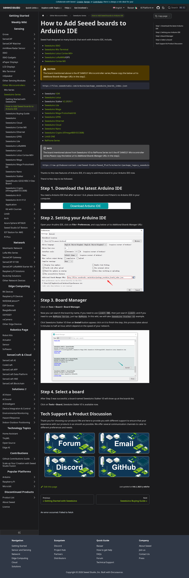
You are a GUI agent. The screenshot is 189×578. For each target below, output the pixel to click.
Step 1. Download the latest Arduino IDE (169, 27)
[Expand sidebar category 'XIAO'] (34, 53)
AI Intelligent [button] (9, 404)
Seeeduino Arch (13, 195)
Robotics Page (19, 329)
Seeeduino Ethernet (15, 132)
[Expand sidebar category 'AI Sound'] (34, 399)
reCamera (7, 319)
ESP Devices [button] (8, 305)
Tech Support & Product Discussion (169, 43)
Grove (5, 34)
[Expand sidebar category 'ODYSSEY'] (34, 315)
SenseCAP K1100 (11, 262)
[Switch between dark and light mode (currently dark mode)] (163, 8)
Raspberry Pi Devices (13, 296)
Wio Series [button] (9, 89)
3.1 (71, 101)
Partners (58, 554)
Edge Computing (19, 286)
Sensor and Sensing (21, 550)
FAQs (99, 554)
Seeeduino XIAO (52, 45)
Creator (80, 2)
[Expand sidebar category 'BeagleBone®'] (34, 310)
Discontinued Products (19, 492)
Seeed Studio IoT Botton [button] (16, 227)
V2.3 (65, 101)
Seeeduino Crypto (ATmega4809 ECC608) (16, 189)
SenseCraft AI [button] (9, 360)
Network (19, 242)
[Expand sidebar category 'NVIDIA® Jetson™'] (34, 301)
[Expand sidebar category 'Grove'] (34, 34)
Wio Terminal (9, 71)
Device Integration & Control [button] (16, 408)
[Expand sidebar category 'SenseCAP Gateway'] (34, 257)
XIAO (5, 52)
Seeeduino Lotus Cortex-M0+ (20, 155)
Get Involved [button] (80, 7)
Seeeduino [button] (11, 118)
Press (141, 558)
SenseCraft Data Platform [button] (15, 374)
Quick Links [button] (31, 7)
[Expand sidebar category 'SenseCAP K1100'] (34, 262)
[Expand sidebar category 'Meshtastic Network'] (34, 248)
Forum (100, 558)
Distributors (60, 558)
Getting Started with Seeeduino (15, 100)
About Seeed (9, 502)
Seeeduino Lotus (14, 150)
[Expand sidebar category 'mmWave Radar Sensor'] (34, 48)
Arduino (6, 477)
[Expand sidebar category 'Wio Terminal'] (34, 71)
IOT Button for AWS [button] (13, 232)
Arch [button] (6, 218)
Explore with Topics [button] (51, 7)
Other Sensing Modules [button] (14, 80)
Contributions (19, 453)
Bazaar (100, 545)
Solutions (18, 389)
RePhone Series (52, 140)
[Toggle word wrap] (141, 165)
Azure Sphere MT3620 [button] (14, 223)
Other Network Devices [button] (14, 280)
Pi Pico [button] (7, 237)
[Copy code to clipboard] (146, 85)
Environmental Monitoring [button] (15, 413)
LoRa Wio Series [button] (10, 252)
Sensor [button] (6, 344)
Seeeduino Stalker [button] (14, 176)
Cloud (14, 562)
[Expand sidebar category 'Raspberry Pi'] (34, 482)
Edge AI (6, 447)
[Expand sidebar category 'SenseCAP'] (34, 39)
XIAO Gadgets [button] (9, 57)
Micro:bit (7, 486)
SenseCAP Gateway (12, 257)
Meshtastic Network (12, 248)
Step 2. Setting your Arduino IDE (168, 32)
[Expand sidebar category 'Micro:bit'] (34, 486)
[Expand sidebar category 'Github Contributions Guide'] (34, 459)
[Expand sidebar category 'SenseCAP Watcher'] (34, 44)
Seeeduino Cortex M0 (16, 127)
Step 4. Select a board (164, 40)
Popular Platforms (19, 471)
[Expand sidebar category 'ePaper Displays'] (34, 62)
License (6, 506)
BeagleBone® (9, 310)
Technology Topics (19, 428)
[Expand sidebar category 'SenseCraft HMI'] (34, 379)
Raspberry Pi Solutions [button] (14, 271)
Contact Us (144, 554)
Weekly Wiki (19, 22)
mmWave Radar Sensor (14, 48)
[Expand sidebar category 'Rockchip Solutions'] (34, 276)
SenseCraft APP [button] (10, 369)
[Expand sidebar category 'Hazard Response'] (34, 418)
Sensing (19, 28)
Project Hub (60, 550)
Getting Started (19, 15)
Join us (142, 550)
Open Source (9, 442)
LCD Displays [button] (9, 66)
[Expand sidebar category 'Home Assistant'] (34, 434)
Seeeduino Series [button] (12, 94)
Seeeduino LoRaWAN (16, 145)
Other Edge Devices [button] (12, 324)
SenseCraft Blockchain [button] (13, 383)
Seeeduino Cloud (14, 122)
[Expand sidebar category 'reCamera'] (34, 319)
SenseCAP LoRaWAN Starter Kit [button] (18, 266)
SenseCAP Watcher (12, 43)
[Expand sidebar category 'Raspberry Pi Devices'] (34, 296)
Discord (58, 545)
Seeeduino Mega (14, 159)
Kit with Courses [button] (13, 209)
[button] (118, 7)
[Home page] (43, 16)
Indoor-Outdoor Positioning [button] (16, 422)
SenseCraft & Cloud (19, 354)
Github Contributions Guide (16, 458)
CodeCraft (7, 365)
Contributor (97, 2)
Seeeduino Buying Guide (17, 113)
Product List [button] (8, 497)
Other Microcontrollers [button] (14, 85)
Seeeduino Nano (14, 171)
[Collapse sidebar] (19, 532)
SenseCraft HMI (10, 378)
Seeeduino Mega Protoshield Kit (20, 165)
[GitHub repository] (158, 8)
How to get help (104, 550)
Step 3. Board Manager (164, 36)
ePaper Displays (10, 62)
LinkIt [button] (7, 213)
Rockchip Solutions (12, 275)
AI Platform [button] (145, 7)
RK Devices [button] (8, 291)
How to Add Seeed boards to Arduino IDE (20, 107)
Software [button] (7, 349)
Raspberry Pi (9, 481)
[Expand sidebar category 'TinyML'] (34, 438)
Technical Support (105, 562)
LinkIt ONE (50, 136)
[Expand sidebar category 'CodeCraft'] (34, 365)
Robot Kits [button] (8, 335)
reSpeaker (8, 76)
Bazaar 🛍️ (132, 7)
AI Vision (7, 394)
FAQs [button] (67, 7)
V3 (57, 93)
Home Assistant (10, 433)
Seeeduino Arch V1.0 (16, 199)
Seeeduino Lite (13, 141)
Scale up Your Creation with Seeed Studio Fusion (19, 464)
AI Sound (7, 399)
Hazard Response (11, 417)
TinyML (6, 438)
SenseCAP (7, 39)
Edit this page (50, 486)
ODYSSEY (7, 314)
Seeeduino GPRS (14, 136)
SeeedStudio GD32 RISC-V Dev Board (20, 182)
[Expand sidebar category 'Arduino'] (34, 477)
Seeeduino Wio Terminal (56, 49)
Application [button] (11, 204)
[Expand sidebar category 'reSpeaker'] (34, 76)
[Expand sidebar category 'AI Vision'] (34, 395)
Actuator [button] (7, 339)
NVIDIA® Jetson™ (11, 301)
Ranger (87, 2)
